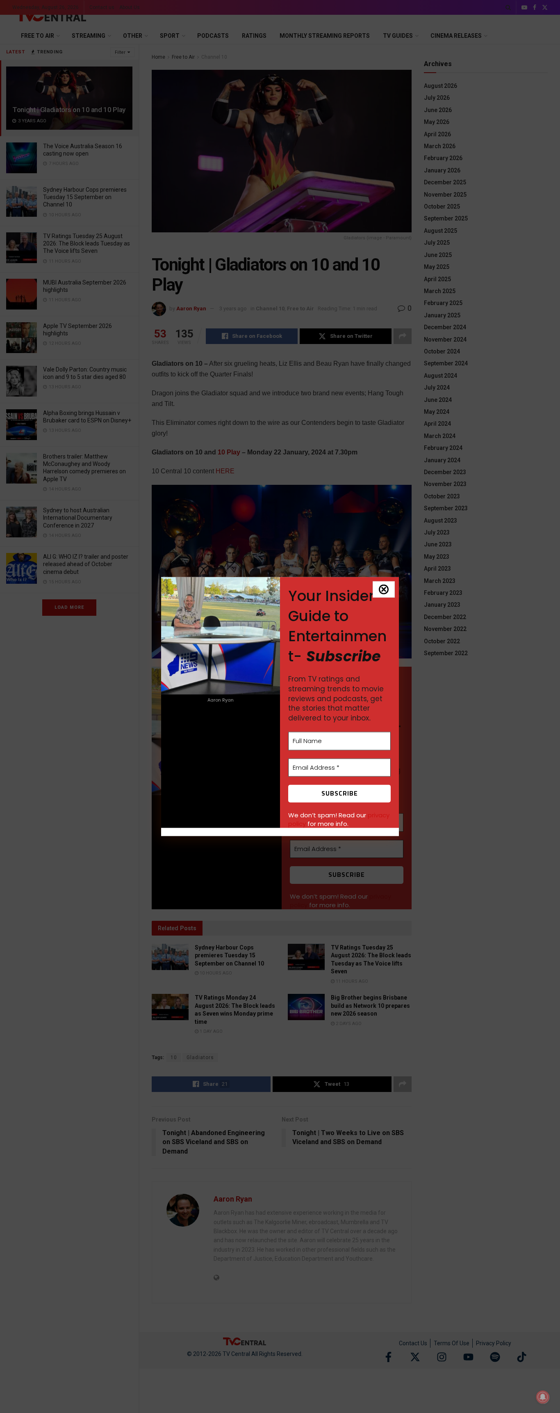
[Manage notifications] (542, 1397)
